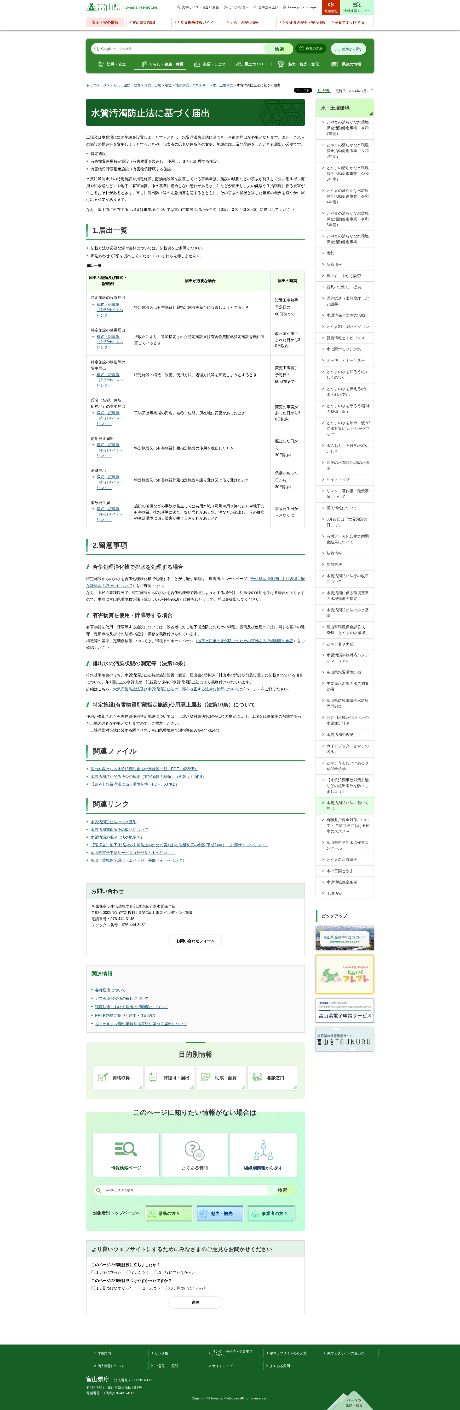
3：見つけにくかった (189, 1288)
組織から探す (352, 49)
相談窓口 (275, 1077)
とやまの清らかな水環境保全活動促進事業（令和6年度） (348, 151)
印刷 (326, 90)
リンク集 (161, 1353)
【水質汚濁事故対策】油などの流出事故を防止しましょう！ (348, 786)
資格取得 (121, 1077)
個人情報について (342, 508)
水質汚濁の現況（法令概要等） (117, 837)
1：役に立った (108, 1272)
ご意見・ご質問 (166, 1366)
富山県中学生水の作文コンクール (348, 845)
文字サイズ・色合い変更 (200, 7)
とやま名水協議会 (342, 860)
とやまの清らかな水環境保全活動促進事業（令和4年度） (348, 196)
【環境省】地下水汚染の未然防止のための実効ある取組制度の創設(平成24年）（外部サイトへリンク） (180, 845)
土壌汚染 (334, 893)
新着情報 (334, 264)
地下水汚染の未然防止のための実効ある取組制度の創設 (245, 641)
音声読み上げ (268, 7)
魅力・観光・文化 (303, 64)
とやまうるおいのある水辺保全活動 (348, 766)
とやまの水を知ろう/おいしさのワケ (348, 374)
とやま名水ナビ (340, 644)
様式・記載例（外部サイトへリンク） (110, 309)
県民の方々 (169, 1213)
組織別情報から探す (263, 1168)
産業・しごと (214, 64)
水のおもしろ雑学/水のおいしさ (348, 448)
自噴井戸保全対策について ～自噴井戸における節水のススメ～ (348, 825)
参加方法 (334, 565)
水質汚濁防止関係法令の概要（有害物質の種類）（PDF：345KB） (148, 777)
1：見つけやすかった (114, 1288)
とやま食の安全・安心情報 (304, 22)
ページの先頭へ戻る (350, 1399)
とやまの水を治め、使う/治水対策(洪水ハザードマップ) (348, 428)
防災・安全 (116, 64)
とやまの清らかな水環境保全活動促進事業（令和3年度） (348, 219)
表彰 (330, 253)
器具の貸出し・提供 (344, 287)
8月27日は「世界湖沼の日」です (347, 522)
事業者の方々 (275, 1213)
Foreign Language (302, 7)
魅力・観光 (222, 1213)
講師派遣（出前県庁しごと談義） (348, 301)
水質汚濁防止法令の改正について (348, 579)
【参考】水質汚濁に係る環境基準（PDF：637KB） (135, 784)
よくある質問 (195, 1168)
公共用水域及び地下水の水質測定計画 (348, 720)
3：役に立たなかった (177, 1272)
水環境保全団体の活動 (346, 315)
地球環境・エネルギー (192, 85)
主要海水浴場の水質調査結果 (348, 686)
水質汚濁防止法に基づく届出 (348, 806)
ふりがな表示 (239, 7)
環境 (168, 85)
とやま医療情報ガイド (195, 22)
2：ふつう (140, 1272)
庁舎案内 (104, 1353)
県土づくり (254, 64)
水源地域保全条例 (342, 882)
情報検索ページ (126, 1168)
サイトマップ (338, 480)
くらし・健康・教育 (166, 64)
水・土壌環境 (223, 85)
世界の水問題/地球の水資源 (348, 465)
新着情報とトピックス (346, 338)
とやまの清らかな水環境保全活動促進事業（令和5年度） (348, 173)
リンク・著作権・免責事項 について (232, 1353)
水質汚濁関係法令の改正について (119, 830)
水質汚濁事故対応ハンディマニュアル (348, 658)
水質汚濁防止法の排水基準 (114, 822)
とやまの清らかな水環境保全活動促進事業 (348, 239)
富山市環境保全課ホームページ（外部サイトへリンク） (138, 860)
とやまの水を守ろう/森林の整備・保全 (348, 409)
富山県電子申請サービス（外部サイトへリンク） (133, 853)
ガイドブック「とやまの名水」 (348, 749)
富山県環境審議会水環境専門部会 (348, 703)
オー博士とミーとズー (346, 360)
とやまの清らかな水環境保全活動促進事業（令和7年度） (348, 128)
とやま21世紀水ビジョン (348, 327)
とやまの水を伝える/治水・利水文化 (346, 392)
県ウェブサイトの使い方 (345, 1353)
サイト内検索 (96, 49)
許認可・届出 (177, 1077)
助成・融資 (226, 1077)
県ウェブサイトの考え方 (288, 1353)
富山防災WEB (143, 22)
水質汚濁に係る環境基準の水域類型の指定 (348, 596)
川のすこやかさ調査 (344, 276)
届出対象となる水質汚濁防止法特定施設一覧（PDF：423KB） (144, 769)
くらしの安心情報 (244, 22)
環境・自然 (152, 85)
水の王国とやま (340, 871)
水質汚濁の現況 (340, 735)
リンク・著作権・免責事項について (348, 494)
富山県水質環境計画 (344, 672)
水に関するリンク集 (344, 349)
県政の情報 (351, 64)
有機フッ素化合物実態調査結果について (348, 539)
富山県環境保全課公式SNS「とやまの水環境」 (348, 630)
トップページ (96, 85)
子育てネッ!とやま (350, 22)
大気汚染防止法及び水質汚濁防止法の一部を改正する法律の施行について (176, 689)
